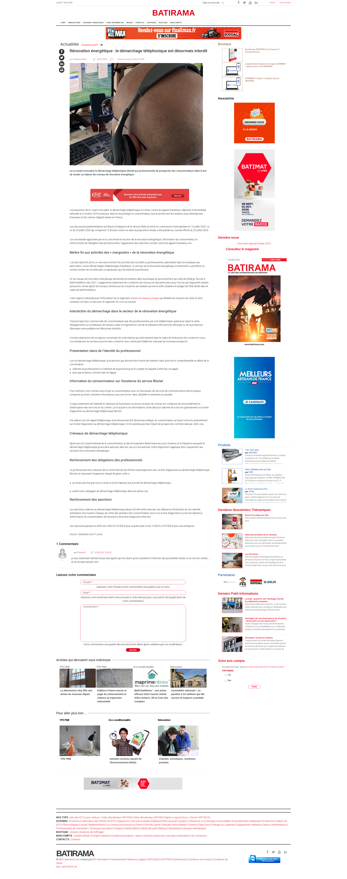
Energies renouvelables (174, 824)
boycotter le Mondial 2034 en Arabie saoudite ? (265, 667)
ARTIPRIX (166, 859)
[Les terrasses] (232, 560)
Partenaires (226, 575)
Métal (129, 828)
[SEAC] (228, 582)
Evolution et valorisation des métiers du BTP (92, 821)
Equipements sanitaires (249, 824)
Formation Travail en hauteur (259, 638)
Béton (136, 828)
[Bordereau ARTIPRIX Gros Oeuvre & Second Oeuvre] (232, 54)
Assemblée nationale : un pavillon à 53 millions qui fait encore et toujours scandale (187, 694)
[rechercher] (223, 2)
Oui (229, 675)
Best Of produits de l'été (257, 515)
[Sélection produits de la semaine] (232, 540)
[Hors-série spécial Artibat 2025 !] (254, 301)
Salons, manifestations (275, 824)
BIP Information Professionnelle (109, 859)
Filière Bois (204, 824)
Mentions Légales (137, 859)
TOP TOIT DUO (252, 450)
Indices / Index (99, 817)
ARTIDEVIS (154, 859)
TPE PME (65, 758)
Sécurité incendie (140, 821)
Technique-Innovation (101, 828)
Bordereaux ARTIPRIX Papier (156, 817)
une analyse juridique (148, 298)
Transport (119, 828)
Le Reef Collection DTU (256, 489)
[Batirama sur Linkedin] (256, 2)
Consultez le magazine (261, 249)
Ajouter (133, 650)
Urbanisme (194, 821)
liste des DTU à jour (80, 817)
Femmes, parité (152, 824)
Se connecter (199, 835)
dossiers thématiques (194, 828)
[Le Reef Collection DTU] (232, 495)
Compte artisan (82, 835)
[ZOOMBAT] (232, 69)
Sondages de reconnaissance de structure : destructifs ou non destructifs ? (265, 619)
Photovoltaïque (70, 824)
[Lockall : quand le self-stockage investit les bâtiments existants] (232, 605)
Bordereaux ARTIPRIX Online (124, 817)
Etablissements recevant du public (169, 821)
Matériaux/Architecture (262, 821)
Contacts (75, 839)
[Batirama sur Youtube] (250, 2)
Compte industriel (100, 835)
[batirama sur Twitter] (61, 57)
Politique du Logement (223, 824)
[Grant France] (242, 582)
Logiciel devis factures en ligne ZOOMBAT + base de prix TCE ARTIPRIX (265, 65)
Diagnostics (123, 821)
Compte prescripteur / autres (127, 835)
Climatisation (175, 828)
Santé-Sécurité (149, 828)
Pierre (139, 824)
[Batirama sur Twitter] (244, 2)
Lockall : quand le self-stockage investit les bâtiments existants (264, 600)
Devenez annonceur (154, 835)
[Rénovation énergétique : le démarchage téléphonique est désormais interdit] (80, 740)
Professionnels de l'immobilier (72, 828)
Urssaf (83, 824)
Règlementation (97, 824)
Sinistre (192, 824)
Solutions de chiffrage (91, 832)
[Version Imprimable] (61, 70)
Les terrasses (251, 554)
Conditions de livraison (200, 859)
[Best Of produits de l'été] (232, 521)
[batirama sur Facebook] (61, 51)
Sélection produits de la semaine (261, 534)
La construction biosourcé (120, 824)
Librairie (74, 832)
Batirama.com (72, 859)
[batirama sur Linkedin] (61, 64)
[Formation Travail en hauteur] (232, 644)
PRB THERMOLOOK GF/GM (258, 469)
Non (229, 680)
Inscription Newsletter (178, 835)
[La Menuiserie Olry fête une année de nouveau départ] (78, 678)
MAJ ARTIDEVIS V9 (66, 866)
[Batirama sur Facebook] (238, 2)
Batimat (162, 828)
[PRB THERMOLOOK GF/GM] (232, 475)
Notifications (180, 859)
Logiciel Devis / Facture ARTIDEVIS (191, 817)
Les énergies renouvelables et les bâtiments (225, 821)
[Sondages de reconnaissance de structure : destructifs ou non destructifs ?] (232, 624)
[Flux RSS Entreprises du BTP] (101, 45)
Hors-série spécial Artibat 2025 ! (254, 243)
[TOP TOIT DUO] (232, 456)
